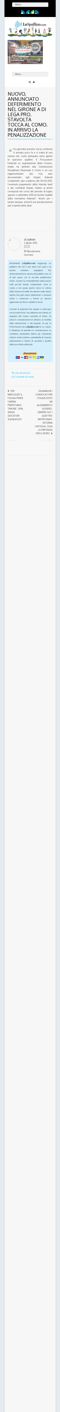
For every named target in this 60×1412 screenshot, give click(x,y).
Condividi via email (24, 376)
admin (31, 239)
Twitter (28, 12)
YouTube (32, 12)
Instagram (37, 12)
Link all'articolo (22, 372)
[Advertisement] (28, 483)
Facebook (23, 12)
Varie (27, 246)
